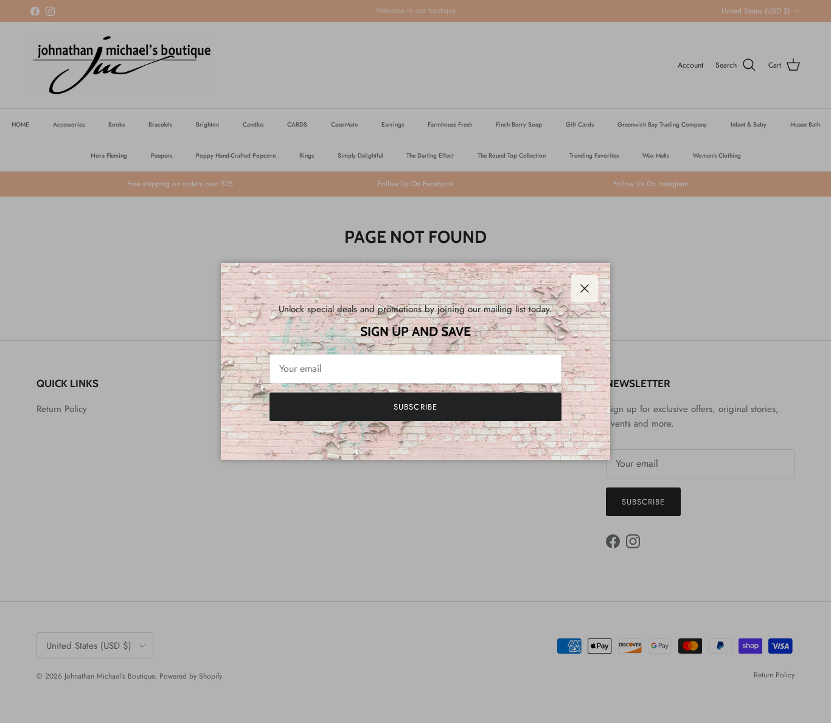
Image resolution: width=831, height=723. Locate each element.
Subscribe (415, 407)
